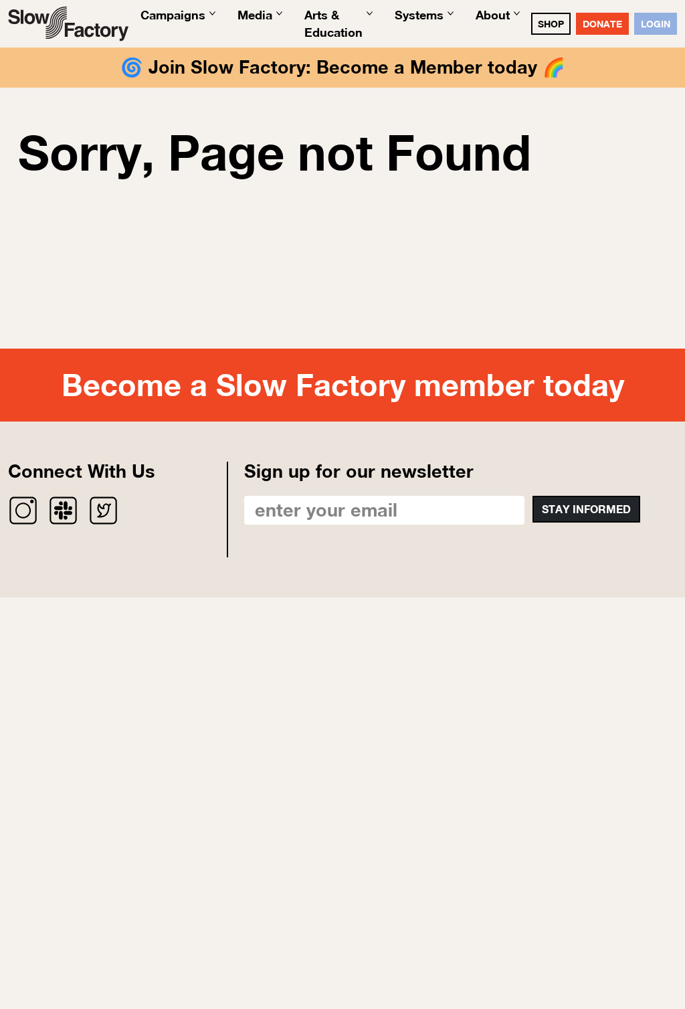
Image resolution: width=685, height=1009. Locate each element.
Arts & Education (333, 23)
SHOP (551, 23)
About (493, 14)
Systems (419, 14)
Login (655, 23)
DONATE (602, 23)
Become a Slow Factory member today (343, 385)
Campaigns (172, 14)
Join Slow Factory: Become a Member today (343, 67)
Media (254, 14)
